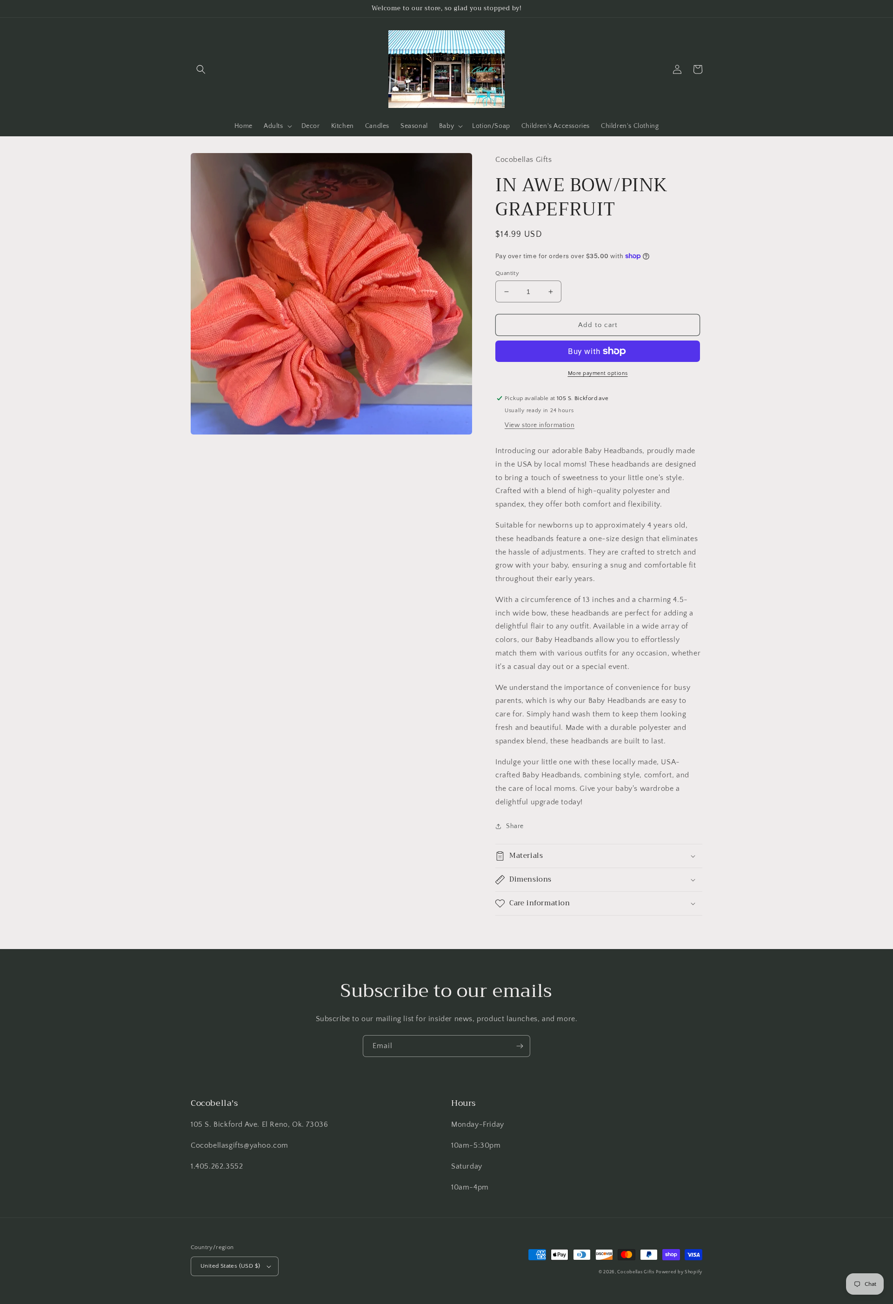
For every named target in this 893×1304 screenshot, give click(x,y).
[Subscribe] (519, 1046)
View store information (539, 425)
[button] (201, 69)
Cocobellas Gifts (635, 1272)
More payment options (598, 373)
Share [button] (515, 826)
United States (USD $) (230, 1266)
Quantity (507, 273)
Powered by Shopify (679, 1272)
